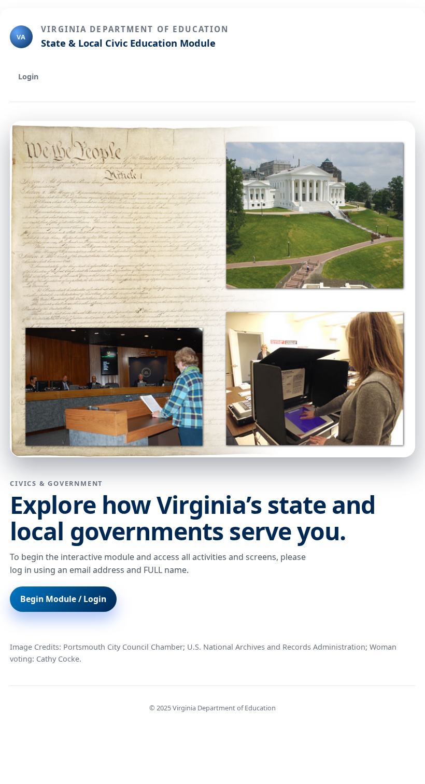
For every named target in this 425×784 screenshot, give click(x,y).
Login (28, 76)
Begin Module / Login (63, 599)
